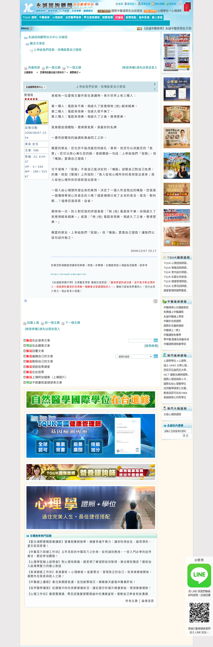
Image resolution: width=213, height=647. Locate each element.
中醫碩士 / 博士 (172, 330)
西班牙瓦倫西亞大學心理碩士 (177, 369)
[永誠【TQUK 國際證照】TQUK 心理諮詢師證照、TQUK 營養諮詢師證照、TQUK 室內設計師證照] (177, 70)
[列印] (25, 299)
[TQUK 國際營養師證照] (90, 472)
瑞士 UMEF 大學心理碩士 (177, 365)
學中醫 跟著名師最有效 (176, 339)
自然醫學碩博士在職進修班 (177, 388)
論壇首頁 (148, 601)
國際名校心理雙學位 (175, 383)
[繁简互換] (180, 4)
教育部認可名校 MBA (175, 392)
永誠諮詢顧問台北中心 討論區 (48, 37)
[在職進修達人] (171, 4)
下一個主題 (73, 67)
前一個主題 (53, 67)
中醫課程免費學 (172, 334)
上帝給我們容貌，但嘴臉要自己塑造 (58, 49)
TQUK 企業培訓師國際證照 (177, 285)
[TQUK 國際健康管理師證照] (90, 436)
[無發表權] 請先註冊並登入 (139, 67)
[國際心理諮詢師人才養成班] (177, 221)
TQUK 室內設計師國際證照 (177, 272)
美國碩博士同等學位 (175, 397)
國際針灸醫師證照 (174, 325)
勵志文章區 (37, 43)
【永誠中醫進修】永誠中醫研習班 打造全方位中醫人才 (166, 28)
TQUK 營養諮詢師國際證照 (177, 267)
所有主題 (131, 601)
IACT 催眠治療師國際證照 (177, 374)
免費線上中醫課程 (174, 311)
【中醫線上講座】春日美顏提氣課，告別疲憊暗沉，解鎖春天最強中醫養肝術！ (81, 582)
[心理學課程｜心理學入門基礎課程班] (177, 122)
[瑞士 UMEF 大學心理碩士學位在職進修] (177, 177)
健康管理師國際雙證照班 (177, 290)
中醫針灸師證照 (172, 321)
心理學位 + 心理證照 (170, 10)
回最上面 (33, 322)
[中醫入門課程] (177, 204)
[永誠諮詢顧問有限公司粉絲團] (97, 5)
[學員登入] (130, 4)
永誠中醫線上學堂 (174, 316)
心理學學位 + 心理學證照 (177, 360)
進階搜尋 (151, 345)
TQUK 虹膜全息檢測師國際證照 (177, 276)
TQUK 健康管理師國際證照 (177, 281)
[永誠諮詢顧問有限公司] (119, 4)
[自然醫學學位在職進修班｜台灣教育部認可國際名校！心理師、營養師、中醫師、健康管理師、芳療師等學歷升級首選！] (90, 399)
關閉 (199, 560)
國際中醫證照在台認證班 (126, 10)
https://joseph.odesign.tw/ (69, 274)
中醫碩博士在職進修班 (176, 307)
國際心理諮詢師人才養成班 (177, 379)
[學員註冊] (144, 4)
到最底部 (34, 67)
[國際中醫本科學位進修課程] (177, 147)
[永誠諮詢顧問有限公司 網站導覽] (158, 4)
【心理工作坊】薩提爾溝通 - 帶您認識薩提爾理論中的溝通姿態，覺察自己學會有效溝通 (87, 594)
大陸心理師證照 (172, 414)
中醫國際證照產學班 (175, 343)
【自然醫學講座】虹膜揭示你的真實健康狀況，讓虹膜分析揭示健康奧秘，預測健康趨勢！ (89, 588)
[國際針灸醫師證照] (177, 245)
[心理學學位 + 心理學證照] (177, 100)
